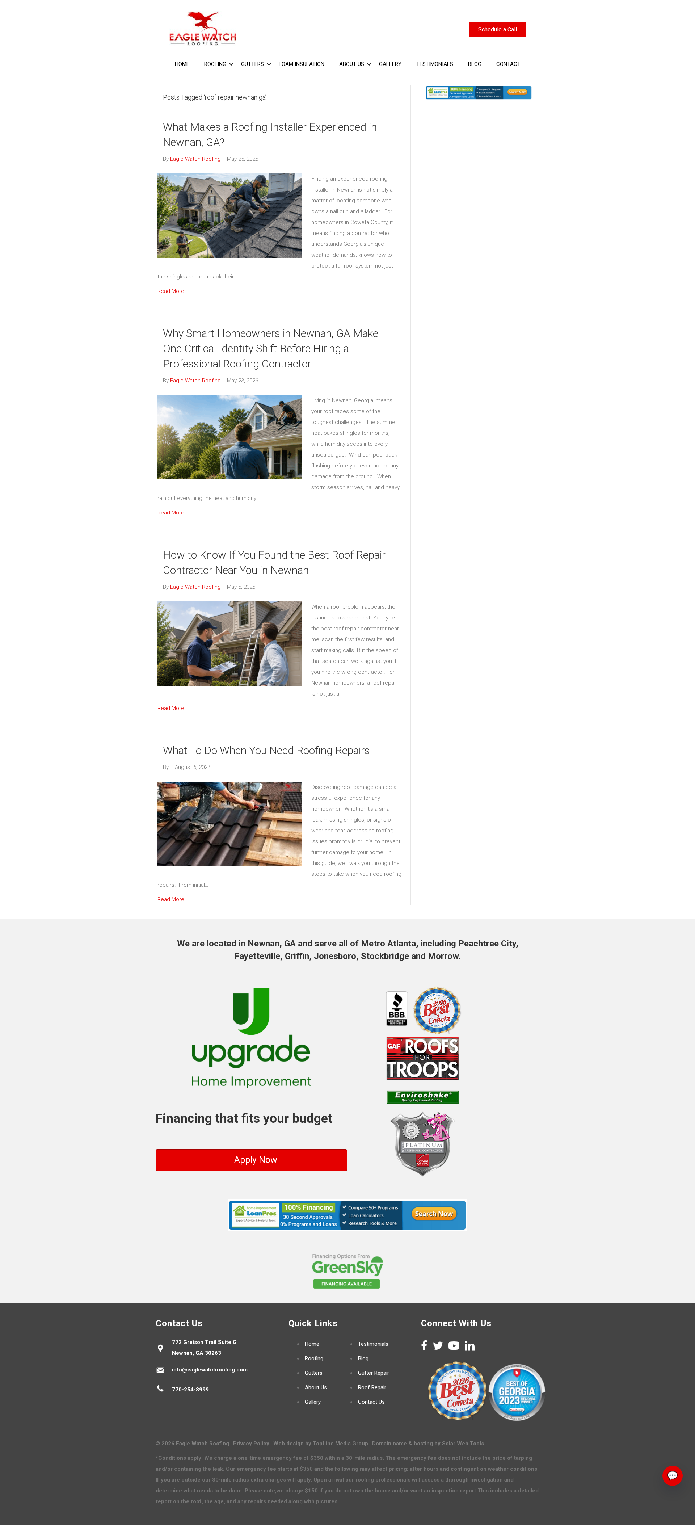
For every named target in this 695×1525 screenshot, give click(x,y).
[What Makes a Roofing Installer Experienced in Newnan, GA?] (229, 215)
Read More (170, 291)
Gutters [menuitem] (252, 64)
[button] (231, 64)
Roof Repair (372, 1387)
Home (312, 1344)
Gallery (313, 1402)
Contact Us (371, 1402)
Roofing (314, 1358)
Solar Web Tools (463, 1443)
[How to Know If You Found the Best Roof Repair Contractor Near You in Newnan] (229, 643)
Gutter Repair (373, 1373)
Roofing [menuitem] (215, 64)
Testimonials (373, 1344)
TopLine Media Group (340, 1443)
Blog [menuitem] (474, 64)
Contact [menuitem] (508, 64)
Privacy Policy (251, 1443)
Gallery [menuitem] (390, 64)
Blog (363, 1358)
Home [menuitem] (182, 64)
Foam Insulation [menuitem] (301, 64)
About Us (316, 1387)
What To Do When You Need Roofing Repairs (266, 750)
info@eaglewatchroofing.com (210, 1369)
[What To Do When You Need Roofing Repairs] (229, 823)
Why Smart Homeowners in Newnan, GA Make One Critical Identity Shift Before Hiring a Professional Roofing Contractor (270, 348)
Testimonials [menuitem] (434, 64)
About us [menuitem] (351, 64)
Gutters (314, 1373)
